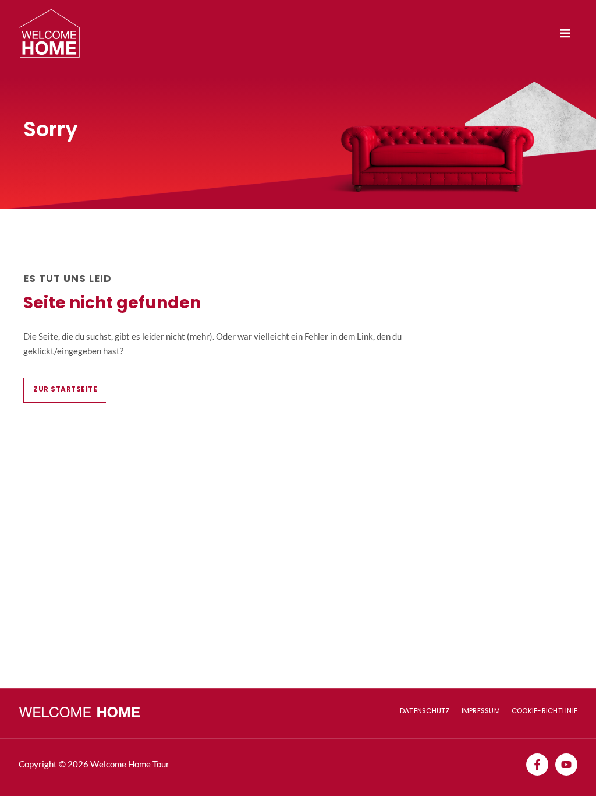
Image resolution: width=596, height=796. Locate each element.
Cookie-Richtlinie (544, 711)
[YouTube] (566, 764)
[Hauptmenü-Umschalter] (565, 33)
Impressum (481, 711)
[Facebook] (537, 764)
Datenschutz (425, 711)
